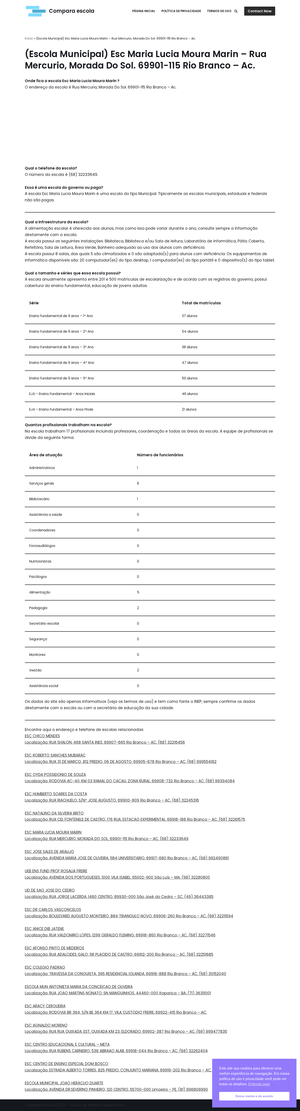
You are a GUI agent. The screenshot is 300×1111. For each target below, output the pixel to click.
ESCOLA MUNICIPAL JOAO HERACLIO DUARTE (64, 1083)
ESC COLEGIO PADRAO (45, 967)
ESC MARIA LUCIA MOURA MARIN (53, 832)
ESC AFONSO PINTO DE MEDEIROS (54, 948)
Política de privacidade (181, 11)
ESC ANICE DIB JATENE (44, 928)
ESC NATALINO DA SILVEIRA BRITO (54, 813)
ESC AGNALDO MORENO (46, 1025)
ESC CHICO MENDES (42, 736)
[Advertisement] (150, 128)
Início (29, 38)
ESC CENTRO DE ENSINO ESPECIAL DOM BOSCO (66, 1063)
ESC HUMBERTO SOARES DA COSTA (56, 794)
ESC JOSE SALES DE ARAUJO (49, 851)
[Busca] (236, 11)
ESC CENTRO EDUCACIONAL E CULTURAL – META (67, 1044)
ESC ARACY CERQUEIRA (45, 1006)
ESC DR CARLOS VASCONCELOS (53, 909)
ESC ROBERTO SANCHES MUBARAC (55, 755)
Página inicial (143, 11)
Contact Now (260, 11)
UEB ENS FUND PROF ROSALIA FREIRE (56, 871)
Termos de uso (219, 11)
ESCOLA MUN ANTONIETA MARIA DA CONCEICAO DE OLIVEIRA (79, 986)
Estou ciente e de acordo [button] (254, 1096)
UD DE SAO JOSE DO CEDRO (50, 890)
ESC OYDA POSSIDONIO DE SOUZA (55, 774)
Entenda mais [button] (259, 1084)
